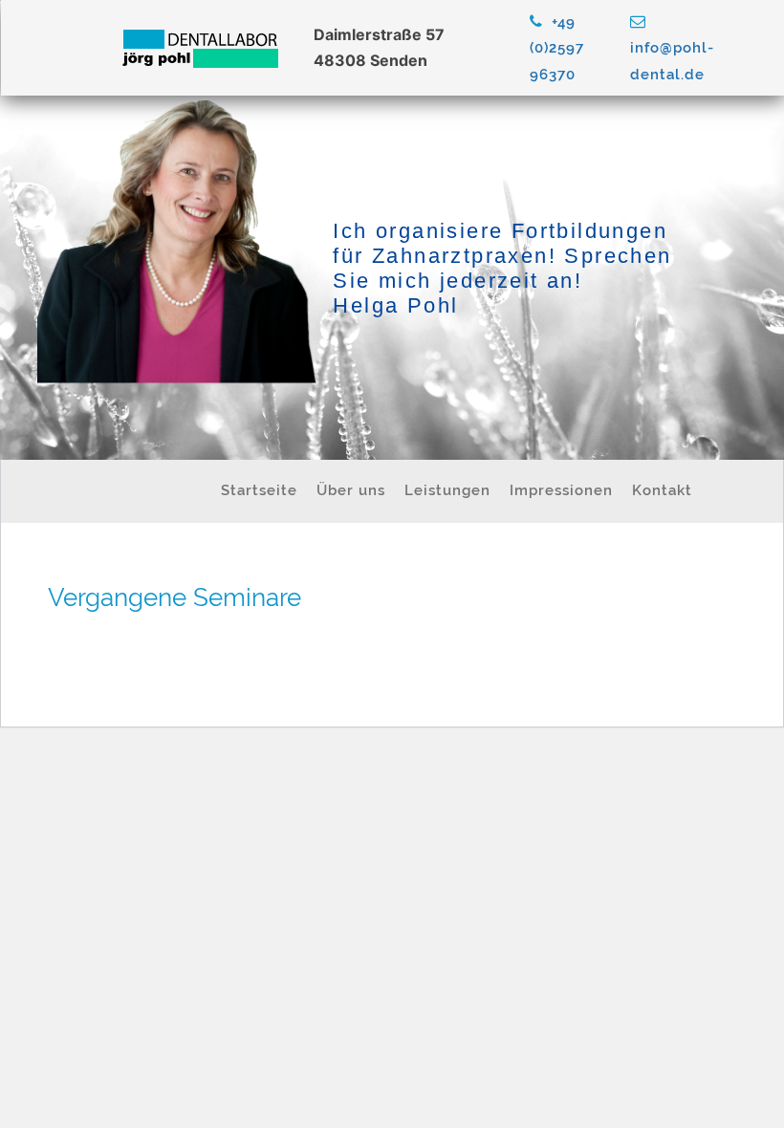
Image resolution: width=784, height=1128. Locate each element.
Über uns (350, 490)
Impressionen (561, 490)
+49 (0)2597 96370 (557, 48)
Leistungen (447, 490)
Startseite (259, 490)
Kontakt (662, 490)
